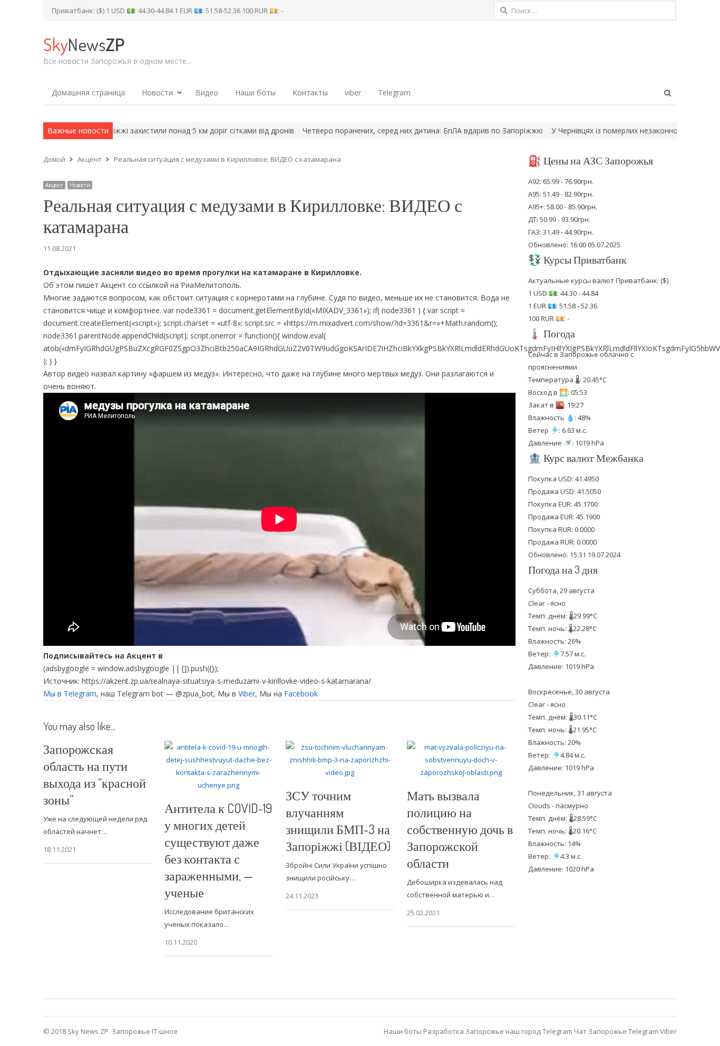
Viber (246, 694)
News (83, 44)
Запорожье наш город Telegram (518, 1031)
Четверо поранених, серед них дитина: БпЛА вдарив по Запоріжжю (374, 130)
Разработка (444, 1031)
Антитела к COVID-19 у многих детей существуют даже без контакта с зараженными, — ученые (218, 850)
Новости (157, 93)
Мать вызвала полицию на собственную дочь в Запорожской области (460, 829)
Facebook (301, 694)
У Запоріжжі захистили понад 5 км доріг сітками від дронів (140, 130)
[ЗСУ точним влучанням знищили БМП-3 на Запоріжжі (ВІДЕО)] (340, 747)
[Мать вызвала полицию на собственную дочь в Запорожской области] (461, 747)
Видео (207, 93)
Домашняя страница (88, 93)
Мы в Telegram (69, 694)
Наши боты (255, 93)
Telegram (394, 93)
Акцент (54, 185)
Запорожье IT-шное (145, 1031)
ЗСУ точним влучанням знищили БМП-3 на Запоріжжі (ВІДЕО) (338, 820)
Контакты (310, 93)
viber (353, 93)
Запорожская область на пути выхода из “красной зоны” (94, 774)
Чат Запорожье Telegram (616, 1031)
